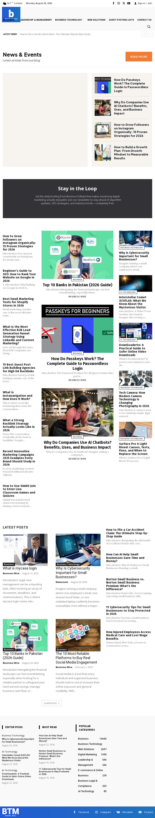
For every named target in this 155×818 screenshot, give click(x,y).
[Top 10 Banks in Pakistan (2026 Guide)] (77, 255)
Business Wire (77, 296)
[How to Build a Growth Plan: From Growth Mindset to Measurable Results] (103, 152)
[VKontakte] (118, 812)
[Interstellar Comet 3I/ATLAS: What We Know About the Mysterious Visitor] (135, 283)
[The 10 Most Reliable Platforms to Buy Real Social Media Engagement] (78, 635)
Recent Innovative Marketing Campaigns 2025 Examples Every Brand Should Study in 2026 (19, 457)
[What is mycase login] (25, 550)
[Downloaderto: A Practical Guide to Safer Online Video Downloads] (135, 331)
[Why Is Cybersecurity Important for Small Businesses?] (135, 239)
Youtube (148, 812)
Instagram (105, 812)
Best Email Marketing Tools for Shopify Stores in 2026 (18, 302)
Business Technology (131, 248)
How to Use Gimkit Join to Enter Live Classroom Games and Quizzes (19, 491)
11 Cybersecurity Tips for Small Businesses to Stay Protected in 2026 (128, 610)
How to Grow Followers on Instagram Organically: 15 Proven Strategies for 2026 (131, 130)
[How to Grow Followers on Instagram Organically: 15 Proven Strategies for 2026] (103, 130)
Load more (50, 703)
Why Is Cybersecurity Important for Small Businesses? (134, 256)
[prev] (144, 34)
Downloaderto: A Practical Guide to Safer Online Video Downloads (132, 350)
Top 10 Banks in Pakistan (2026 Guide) (77, 284)
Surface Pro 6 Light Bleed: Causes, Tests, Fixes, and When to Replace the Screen (134, 449)
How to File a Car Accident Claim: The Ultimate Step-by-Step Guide (127, 533)
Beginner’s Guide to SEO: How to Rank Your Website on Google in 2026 (19, 276)
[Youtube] (128, 3)
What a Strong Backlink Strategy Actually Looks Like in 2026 (19, 425)
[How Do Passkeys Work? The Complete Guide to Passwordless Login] (103, 85)
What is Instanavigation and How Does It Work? (17, 395)
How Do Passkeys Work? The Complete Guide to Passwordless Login (57, 34)
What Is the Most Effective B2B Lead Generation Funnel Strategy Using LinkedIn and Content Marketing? (18, 335)
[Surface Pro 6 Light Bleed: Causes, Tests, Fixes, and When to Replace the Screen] (135, 430)
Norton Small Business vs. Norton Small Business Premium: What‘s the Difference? (125, 584)
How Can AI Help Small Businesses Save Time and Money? (125, 558)
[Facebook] (113, 3)
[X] (123, 3)
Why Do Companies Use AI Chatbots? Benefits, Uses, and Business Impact (131, 107)
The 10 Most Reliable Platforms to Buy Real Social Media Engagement (76, 657)
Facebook (84, 812)
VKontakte (127, 812)
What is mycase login (20, 568)
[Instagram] (118, 3)
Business (77, 279)
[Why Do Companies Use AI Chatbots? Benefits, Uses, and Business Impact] (103, 107)
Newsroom (62, 581)
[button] (149, 26)
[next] (150, 34)
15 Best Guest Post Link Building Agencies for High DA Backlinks (19, 368)
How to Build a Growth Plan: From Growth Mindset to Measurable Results (131, 152)
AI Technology (128, 292)
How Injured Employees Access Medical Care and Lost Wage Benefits (128, 635)
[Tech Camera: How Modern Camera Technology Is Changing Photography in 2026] (135, 379)
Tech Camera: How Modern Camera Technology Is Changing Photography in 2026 (134, 399)
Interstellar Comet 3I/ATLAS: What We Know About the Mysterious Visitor (132, 302)
